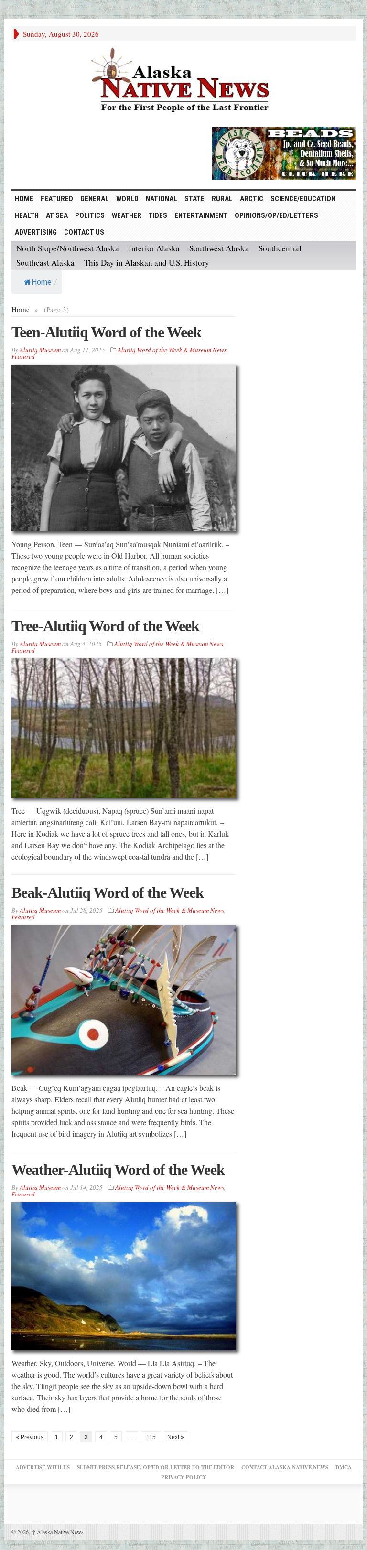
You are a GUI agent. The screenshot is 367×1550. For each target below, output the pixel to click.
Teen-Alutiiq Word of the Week (106, 332)
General (94, 198)
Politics (90, 215)
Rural (222, 198)
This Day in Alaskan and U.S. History (146, 262)
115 (151, 1437)
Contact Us (84, 232)
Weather (126, 215)
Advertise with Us (43, 1467)
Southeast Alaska (45, 262)
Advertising (36, 232)
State (194, 198)
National (161, 198)
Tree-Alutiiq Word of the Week (105, 626)
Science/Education (302, 198)
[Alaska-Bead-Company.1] (284, 152)
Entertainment (200, 215)
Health (27, 215)
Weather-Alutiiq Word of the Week (118, 1169)
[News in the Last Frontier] (183, 81)
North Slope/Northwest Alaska (67, 248)
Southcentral (280, 248)
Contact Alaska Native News (284, 1467)
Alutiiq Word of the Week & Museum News (172, 349)
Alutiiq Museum (40, 349)
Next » (175, 1437)
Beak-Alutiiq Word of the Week (107, 892)
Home (42, 282)
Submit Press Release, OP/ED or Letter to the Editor (155, 1467)
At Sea (57, 215)
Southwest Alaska (219, 248)
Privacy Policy (183, 1477)
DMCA (343, 1467)
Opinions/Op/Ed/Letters (276, 215)
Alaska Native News (58, 1532)
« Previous (29, 1437)
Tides (158, 215)
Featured (57, 198)
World (127, 198)
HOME (24, 198)
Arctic (251, 198)
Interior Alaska (154, 248)
